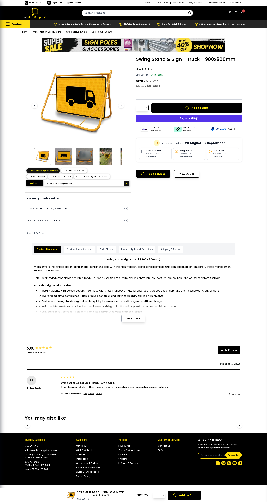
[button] (190, 13)
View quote (186, 173)
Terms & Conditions (129, 450)
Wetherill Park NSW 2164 (37, 465)
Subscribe (233, 455)
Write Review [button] (229, 350)
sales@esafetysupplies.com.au (41, 450)
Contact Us (235, 3)
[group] (43, 348)
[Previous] (34, 105)
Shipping (122, 458)
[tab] (230, 364)
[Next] (121, 105)
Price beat (123, 454)
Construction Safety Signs (47, 31)
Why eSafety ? (195, 3)
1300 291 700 (31, 445)
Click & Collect (162, 3)
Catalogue (82, 445)
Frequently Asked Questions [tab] (137, 249)
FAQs (160, 450)
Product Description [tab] (48, 249)
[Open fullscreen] (118, 61)
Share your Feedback (87, 471)
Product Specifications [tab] (79, 249)
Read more (133, 318)
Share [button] (99, 393)
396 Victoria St (32, 461)
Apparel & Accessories (88, 467)
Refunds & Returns (128, 463)
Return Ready (83, 476)
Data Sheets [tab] (107, 249)
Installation (178, 3)
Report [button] (91, 393)
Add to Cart (199, 108)
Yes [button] (85, 393)
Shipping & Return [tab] (170, 249)
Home (147, 3)
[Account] (229, 13)
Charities (81, 454)
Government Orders (216, 3)
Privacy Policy (125, 445)
